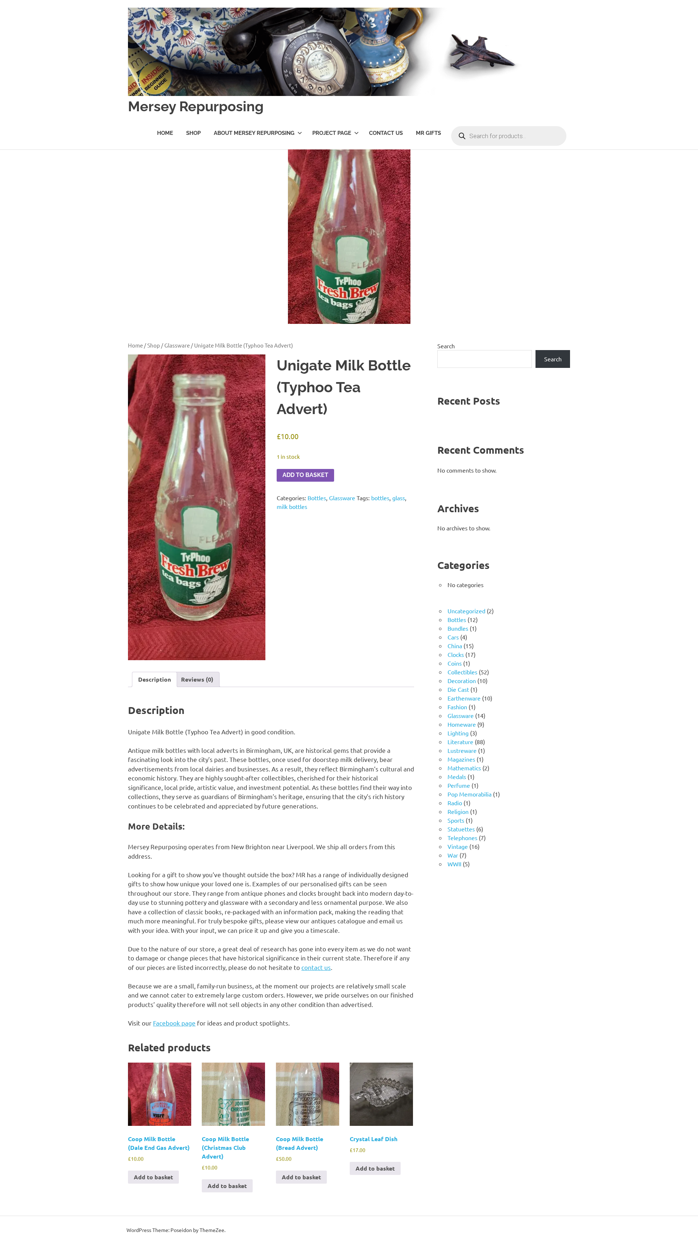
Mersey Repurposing (196, 106)
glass (398, 497)
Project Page (331, 133)
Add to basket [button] (153, 1177)
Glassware (177, 345)
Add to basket (305, 474)
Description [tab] (154, 679)
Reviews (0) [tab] (197, 679)
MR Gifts (428, 133)
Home (165, 133)
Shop (193, 133)
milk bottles (292, 506)
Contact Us (386, 133)
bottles (380, 497)
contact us (316, 967)
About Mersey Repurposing (254, 133)
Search (446, 345)
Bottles (317, 497)
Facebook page (174, 1023)
